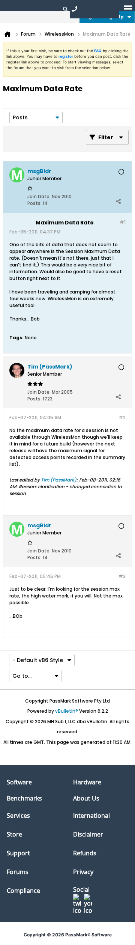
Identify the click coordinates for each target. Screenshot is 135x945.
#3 (122, 576)
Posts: (34, 203)
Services (18, 815)
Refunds (84, 853)
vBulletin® (66, 711)
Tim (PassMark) (58, 480)
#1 (123, 222)
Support (18, 853)
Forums (17, 872)
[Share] (118, 201)
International (91, 815)
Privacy (83, 872)
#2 (122, 417)
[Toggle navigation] (128, 8)
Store (14, 834)
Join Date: (39, 196)
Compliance (23, 890)
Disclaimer (88, 834)
